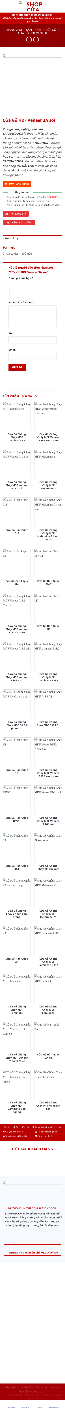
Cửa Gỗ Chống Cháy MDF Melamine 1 (48, 485)
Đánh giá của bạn (20, 278)
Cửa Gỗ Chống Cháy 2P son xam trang (17, 914)
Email (12, 349)
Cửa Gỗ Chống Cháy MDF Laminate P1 (17, 437)
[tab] (32, 238)
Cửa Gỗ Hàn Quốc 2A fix (48, 1056)
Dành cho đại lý (45, 1136)
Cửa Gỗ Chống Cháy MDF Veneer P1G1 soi (17, 485)
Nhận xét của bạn (21, 302)
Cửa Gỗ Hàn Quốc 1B (17, 771)
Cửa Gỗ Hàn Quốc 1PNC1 (48, 582)
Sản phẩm (33, 30)
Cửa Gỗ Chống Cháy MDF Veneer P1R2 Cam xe (17, 629)
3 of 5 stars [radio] (16, 289)
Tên (10, 333)
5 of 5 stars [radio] (16, 295)
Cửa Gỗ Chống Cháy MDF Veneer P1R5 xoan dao (48, 437)
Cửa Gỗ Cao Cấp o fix (16, 582)
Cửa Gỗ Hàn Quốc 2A (17, 960)
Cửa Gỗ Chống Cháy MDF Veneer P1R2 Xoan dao (48, 773)
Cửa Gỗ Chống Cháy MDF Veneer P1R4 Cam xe (17, 1057)
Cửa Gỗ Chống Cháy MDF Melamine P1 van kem (48, 534)
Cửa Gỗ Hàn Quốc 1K (48, 627)
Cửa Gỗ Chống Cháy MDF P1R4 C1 (48, 723)
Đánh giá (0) (10, 238)
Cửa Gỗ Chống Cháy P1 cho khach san (48, 1105)
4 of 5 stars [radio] (36, 289)
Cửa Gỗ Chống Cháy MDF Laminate (17, 1009)
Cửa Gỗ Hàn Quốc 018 (17, 531)
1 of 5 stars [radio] (13, 283)
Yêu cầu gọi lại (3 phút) (16, 1136)
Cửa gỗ (51, 30)
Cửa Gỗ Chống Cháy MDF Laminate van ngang (17, 1107)
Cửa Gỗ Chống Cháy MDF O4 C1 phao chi (17, 725)
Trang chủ (13, 30)
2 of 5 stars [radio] (29, 283)
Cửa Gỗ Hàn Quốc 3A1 (17, 867)
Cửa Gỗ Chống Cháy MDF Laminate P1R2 (48, 677)
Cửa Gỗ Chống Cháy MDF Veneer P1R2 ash (17, 677)
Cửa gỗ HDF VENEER (32, 33)
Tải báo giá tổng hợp (47, 1131)
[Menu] (5, 6)
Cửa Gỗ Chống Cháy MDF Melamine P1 (48, 914)
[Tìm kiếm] (60, 6)
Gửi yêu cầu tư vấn (14, 1131)
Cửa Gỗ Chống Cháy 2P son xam (48, 867)
